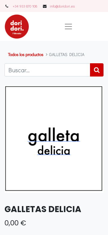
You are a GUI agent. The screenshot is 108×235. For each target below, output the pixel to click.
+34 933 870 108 (25, 6)
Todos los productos (26, 54)
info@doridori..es (62, 6)
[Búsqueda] (97, 70)
